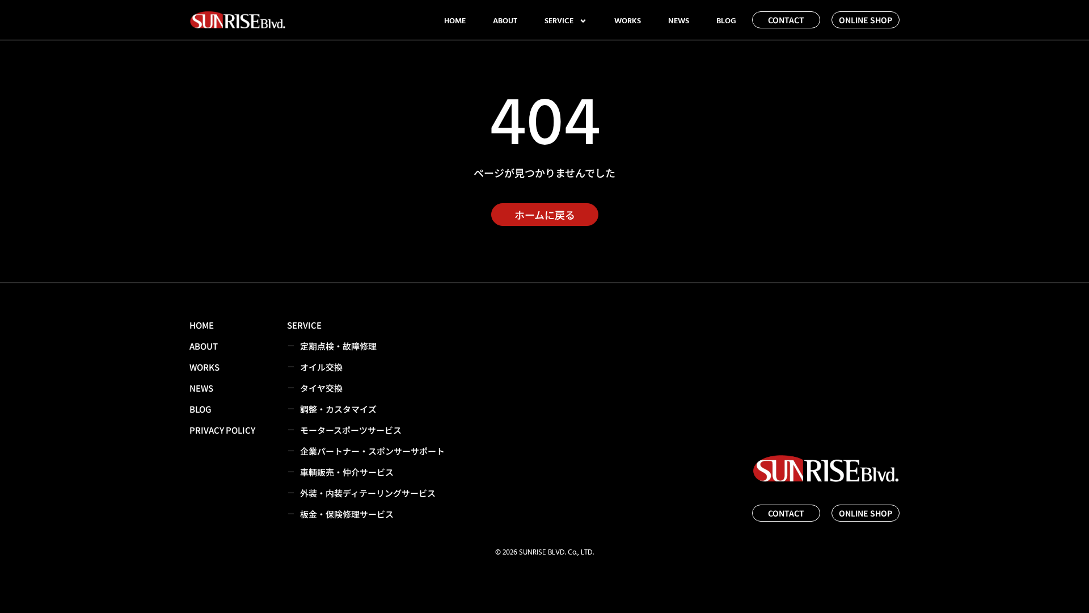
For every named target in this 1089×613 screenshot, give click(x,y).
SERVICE (558, 21)
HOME (455, 21)
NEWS (678, 21)
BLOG (726, 21)
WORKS (627, 21)
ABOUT (505, 21)
